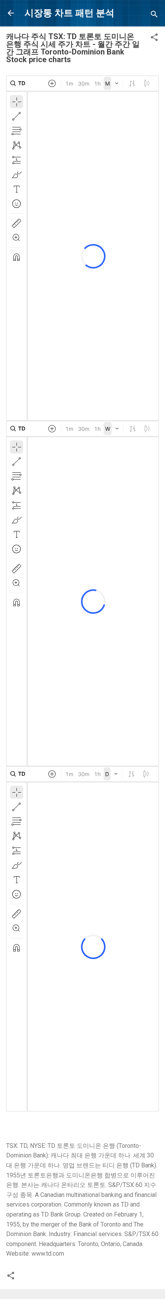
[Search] (154, 15)
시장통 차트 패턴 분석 (69, 13)
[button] (154, 39)
